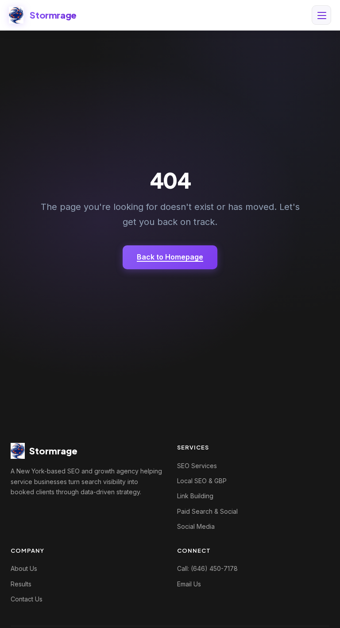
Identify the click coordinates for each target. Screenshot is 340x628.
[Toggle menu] (321, 15)
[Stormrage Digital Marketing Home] (16, 15)
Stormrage (53, 14)
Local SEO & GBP (202, 481)
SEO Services (197, 465)
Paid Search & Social (207, 511)
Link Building (195, 496)
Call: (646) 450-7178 (207, 568)
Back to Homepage (170, 256)
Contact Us (26, 599)
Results (21, 584)
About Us (24, 568)
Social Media (196, 526)
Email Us (189, 584)
